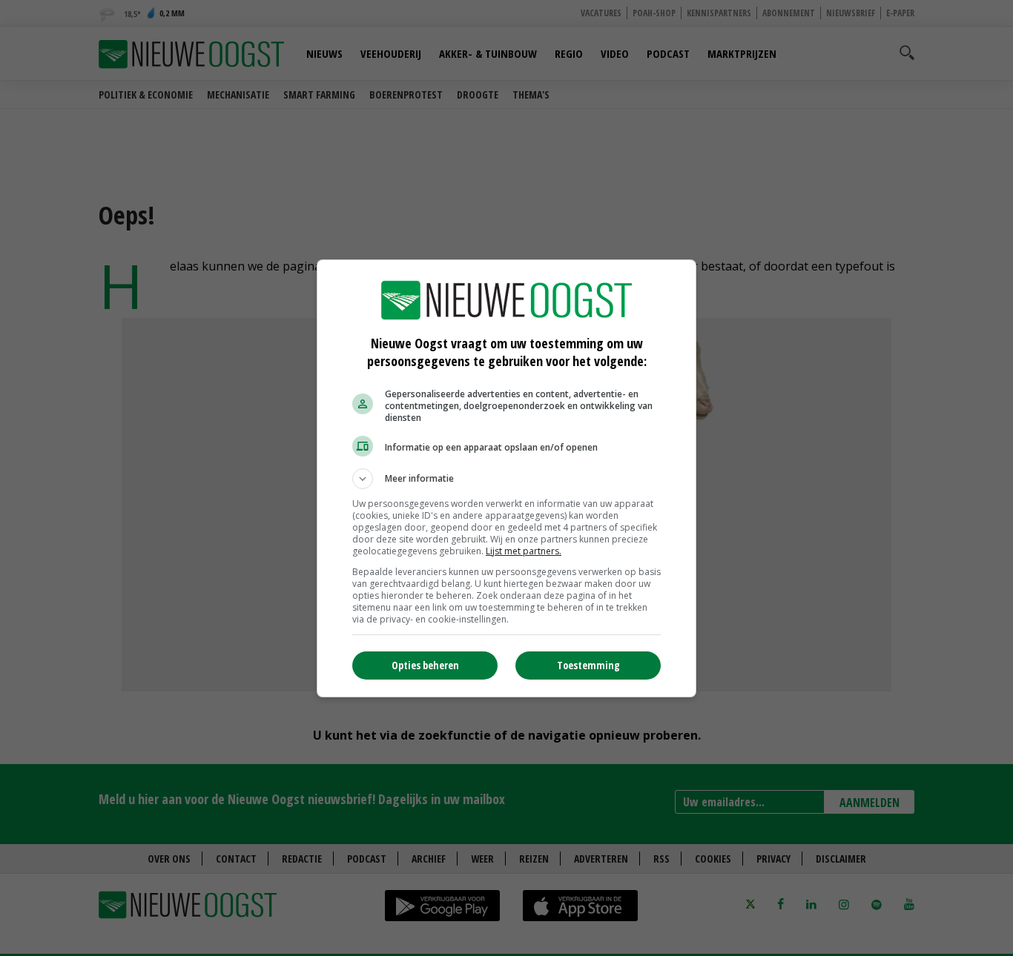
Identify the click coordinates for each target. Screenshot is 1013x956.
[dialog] (506, 478)
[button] (506, 478)
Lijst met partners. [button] (523, 551)
